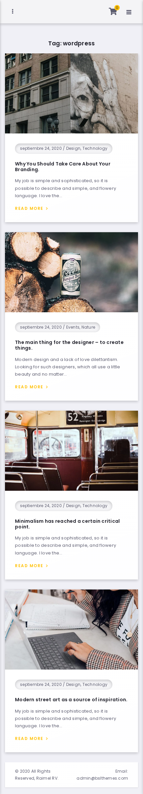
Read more (29, 208)
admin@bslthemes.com (102, 778)
